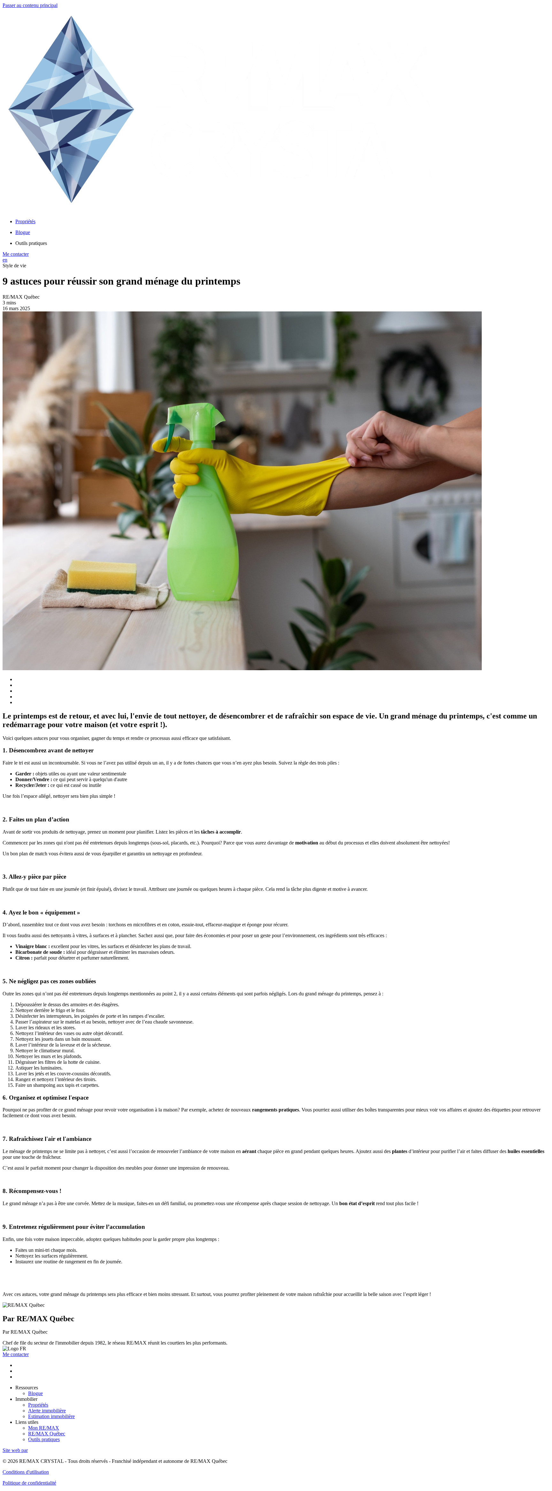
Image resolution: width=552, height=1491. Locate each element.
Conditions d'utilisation (26, 1472)
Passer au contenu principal (30, 5)
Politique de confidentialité (29, 1483)
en (5, 260)
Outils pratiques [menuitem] (31, 243)
